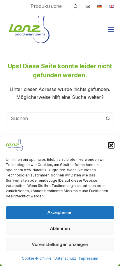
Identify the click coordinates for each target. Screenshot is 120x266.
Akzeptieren (60, 212)
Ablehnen (60, 228)
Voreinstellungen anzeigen (60, 244)
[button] (111, 145)
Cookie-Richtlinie (37, 258)
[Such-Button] (75, 6)
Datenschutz (65, 258)
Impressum (88, 258)
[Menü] (111, 30)
